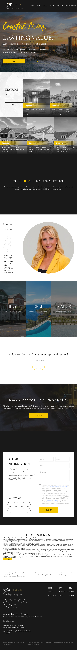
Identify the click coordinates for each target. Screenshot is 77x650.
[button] (14, 6)
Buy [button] (38, 6)
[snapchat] (4, 250)
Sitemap (29, 644)
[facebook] (4, 237)
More (14, 105)
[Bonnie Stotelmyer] (48, 248)
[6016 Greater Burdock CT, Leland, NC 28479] (65, 135)
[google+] (9, 250)
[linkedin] (9, 237)
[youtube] (9, 246)
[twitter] (4, 242)
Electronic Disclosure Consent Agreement (56, 486)
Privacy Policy (58, 500)
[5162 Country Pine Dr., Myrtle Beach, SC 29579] (13, 135)
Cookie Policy (48, 642)
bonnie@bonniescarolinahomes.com (8, 261)
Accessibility (35, 644)
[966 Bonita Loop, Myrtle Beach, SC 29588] (40, 135)
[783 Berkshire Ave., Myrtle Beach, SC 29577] (36, 98)
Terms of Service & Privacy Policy (35, 642)
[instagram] (4, 246)
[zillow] (9, 242)
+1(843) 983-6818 (6, 257)
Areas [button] (51, 6)
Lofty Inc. (11, 642)
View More (7, 559)
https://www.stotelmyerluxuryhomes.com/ (8, 272)
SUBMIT (49, 510)
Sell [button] (45, 6)
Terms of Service (48, 500)
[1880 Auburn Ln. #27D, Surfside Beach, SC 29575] (63, 98)
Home (32, 6)
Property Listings (68, 642)
